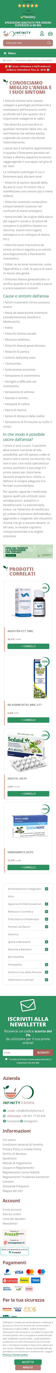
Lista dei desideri (14, 1219)
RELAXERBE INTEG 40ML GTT (24, 705)
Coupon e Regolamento (18, 1167)
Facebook (13, 1121)
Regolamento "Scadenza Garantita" (26, 1177)
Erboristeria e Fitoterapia (23, 919)
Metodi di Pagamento (17, 1163)
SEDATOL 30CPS (17, 778)
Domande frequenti (16, 1186)
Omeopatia (15, 964)
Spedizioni (9, 1158)
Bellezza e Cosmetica (20, 911)
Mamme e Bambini (20, 949)
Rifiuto (28, 1367)
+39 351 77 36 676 (33, 1116)
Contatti (8, 1181)
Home (9, 60)
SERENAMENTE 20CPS (20, 852)
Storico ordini (12, 1214)
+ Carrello (28, 646)
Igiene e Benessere (19, 942)
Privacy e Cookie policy (30, 1059)
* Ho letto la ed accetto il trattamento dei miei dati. (30, 1061)
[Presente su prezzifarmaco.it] (14, 1236)
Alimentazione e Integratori (25, 889)
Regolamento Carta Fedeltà (21, 1172)
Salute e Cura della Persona (25, 972)
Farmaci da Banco (19, 926)
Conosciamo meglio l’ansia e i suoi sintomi (33, 60)
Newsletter (10, 1223)
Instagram (30, 1121)
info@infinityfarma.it (30, 1110)
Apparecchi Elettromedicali (25, 904)
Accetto (28, 1362)
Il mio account (12, 1209)
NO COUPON (16, 957)
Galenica (13, 934)
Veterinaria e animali (21, 979)
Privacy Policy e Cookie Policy (22, 1149)
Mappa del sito (13, 1191)
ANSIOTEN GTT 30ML (20, 631)
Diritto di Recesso (14, 1154)
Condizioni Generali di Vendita (23, 1144)
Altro (11, 896)
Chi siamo (9, 1140)
